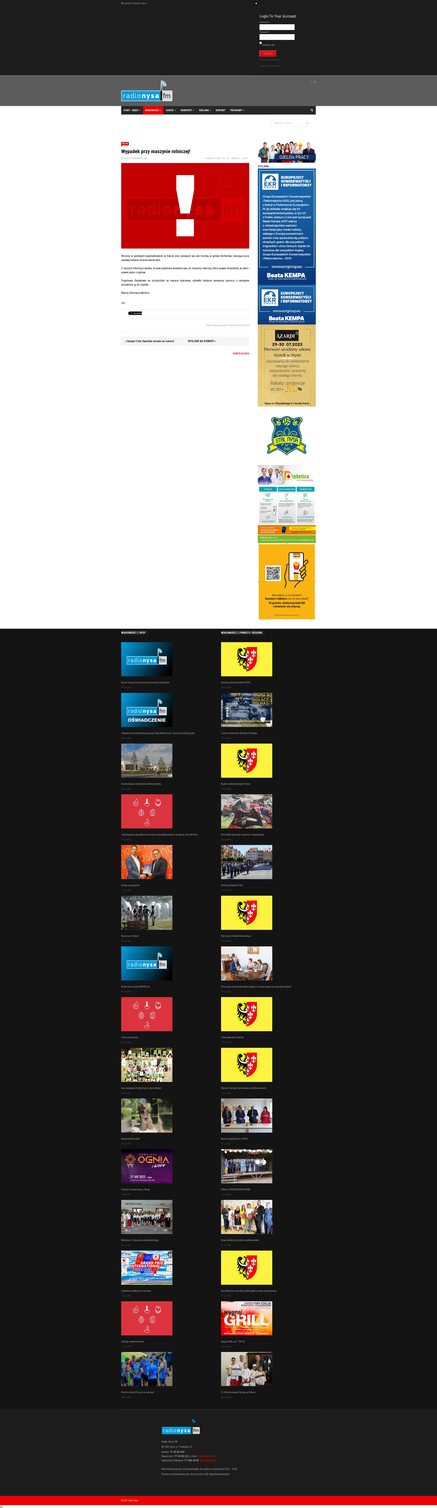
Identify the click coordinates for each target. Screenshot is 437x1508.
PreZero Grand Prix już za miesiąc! (137, 1392)
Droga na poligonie (130, 885)
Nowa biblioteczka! (130, 1138)
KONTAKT (220, 110)
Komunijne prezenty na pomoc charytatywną (242, 834)
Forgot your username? (269, 66)
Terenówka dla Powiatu (232, 1037)
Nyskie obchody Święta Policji (235, 784)
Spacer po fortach (130, 936)
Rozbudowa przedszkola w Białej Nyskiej (141, 784)
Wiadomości (152, 110)
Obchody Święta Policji (232, 885)
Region (125, 144)
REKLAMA (204, 110)
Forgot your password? (269, 59)
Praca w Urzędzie (129, 1037)
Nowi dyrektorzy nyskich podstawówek (240, 1240)
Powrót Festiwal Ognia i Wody (135, 1189)
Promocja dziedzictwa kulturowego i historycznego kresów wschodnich (256, 986)
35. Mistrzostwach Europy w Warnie (238, 1392)
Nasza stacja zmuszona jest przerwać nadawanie (145, 682)
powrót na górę (241, 353)
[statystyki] (218, 1506)
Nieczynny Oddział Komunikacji (236, 936)
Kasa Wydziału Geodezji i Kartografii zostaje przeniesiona (249, 1290)
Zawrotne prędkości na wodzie (136, 1290)
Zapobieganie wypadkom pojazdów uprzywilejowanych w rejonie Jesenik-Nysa (159, 834)
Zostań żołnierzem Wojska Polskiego (239, 733)
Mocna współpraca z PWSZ (234, 1138)
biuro (202, 1460)
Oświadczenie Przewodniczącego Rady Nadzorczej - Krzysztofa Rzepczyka (157, 733)
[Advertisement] (183, 125)
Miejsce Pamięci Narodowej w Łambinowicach (243, 1088)
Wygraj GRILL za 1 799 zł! (233, 1341)
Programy (236, 110)
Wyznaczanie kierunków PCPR (235, 682)
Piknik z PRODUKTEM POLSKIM (235, 1189)
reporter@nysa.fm (207, 1456)
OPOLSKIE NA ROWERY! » (202, 341)
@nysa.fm (210, 1460)
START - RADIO (130, 110)
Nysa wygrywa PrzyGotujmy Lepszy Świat (141, 1088)
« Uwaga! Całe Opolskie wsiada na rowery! (149, 341)
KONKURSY (186, 110)
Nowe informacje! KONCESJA (135, 986)
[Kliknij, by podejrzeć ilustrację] (185, 205)
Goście (170, 110)
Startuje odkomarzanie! (132, 1341)
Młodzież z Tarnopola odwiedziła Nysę (140, 1240)
